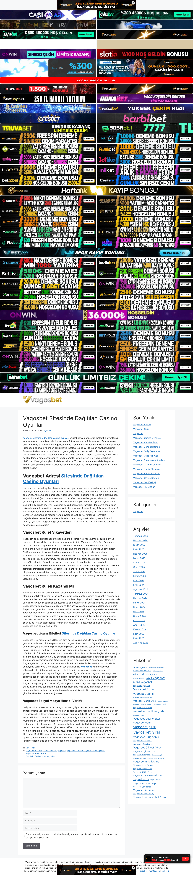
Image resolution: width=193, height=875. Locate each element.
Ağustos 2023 (140, 642)
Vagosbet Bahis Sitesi (144, 700)
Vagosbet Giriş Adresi (146, 737)
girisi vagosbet (158, 671)
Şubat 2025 (139, 562)
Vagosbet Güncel (142, 740)
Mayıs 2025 (139, 558)
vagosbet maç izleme (146, 761)
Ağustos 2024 (140, 589)
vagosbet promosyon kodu (147, 775)
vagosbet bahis (143, 693)
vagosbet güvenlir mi (144, 751)
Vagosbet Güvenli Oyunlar (147, 464)
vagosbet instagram (141, 755)
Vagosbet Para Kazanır (36, 753)
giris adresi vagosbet (142, 671)
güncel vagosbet (138, 678)
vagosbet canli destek (142, 707)
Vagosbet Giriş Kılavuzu (145, 455)
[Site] (48, 138)
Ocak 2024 (139, 620)
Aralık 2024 (139, 571)
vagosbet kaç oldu (34, 750)
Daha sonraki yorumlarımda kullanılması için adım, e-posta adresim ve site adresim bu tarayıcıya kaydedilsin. (71, 836)
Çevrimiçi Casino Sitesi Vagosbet (40, 756)
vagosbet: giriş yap (141, 685)
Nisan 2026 (139, 545)
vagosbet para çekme (142, 768)
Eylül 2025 (138, 549)
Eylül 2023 (138, 638)
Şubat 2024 (139, 616)
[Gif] (96, 190)
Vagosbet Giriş (141, 429)
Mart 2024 (138, 611)
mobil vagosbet (142, 682)
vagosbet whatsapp (145, 783)
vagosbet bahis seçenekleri (142, 697)
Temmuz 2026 (140, 536)
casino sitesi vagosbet (156, 668)
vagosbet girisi (144, 727)
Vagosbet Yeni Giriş (143, 793)
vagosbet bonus (163, 701)
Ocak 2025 (139, 567)
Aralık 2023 (139, 625)
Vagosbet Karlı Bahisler (145, 442)
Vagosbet (30, 748)
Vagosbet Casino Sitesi (147, 718)
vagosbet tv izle (155, 780)
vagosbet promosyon (142, 772)
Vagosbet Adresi (142, 424)
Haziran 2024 (140, 598)
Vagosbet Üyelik (140, 797)
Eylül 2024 (138, 585)
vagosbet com (142, 722)
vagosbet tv (141, 779)
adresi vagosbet (140, 667)
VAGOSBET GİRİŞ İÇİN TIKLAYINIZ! (96, 80)
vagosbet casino (138, 715)
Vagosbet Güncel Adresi (147, 747)
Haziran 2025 (140, 553)
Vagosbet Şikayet (158, 797)
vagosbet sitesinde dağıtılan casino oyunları (86, 750)
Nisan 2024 (139, 607)
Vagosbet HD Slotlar (144, 487)
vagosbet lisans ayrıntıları (155, 758)
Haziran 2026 (140, 540)
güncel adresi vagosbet (145, 674)
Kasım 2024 (139, 576)
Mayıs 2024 (139, 602)
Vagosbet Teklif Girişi (144, 482)
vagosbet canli (159, 704)
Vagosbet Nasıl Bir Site (143, 765)
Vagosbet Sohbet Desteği (146, 447)
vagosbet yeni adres (142, 787)
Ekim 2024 (138, 580)
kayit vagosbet (155, 678)
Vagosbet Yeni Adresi (144, 790)
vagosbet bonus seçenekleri (142, 704)
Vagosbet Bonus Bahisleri (146, 473)
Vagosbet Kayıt (157, 755)
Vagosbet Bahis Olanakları (147, 469)
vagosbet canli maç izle (149, 711)
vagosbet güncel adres (143, 744)
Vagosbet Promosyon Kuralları (149, 460)
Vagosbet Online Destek (146, 478)
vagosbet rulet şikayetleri (54, 750)
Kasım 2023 (139, 629)
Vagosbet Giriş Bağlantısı (146, 451)
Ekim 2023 (138, 634)
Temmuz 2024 (140, 593)
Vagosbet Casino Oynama (147, 438)
